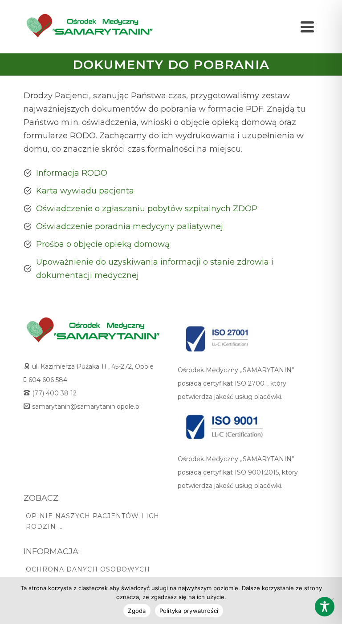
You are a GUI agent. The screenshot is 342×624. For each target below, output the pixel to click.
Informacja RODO (71, 173)
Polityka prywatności (189, 610)
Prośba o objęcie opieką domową (103, 244)
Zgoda (137, 610)
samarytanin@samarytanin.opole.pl (86, 407)
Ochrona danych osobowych (88, 569)
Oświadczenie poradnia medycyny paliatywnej (129, 226)
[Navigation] (307, 26)
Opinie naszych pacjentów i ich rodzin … (92, 521)
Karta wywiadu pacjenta (85, 191)
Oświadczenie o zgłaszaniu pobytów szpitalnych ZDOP (146, 208)
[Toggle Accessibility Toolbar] (324, 606)
